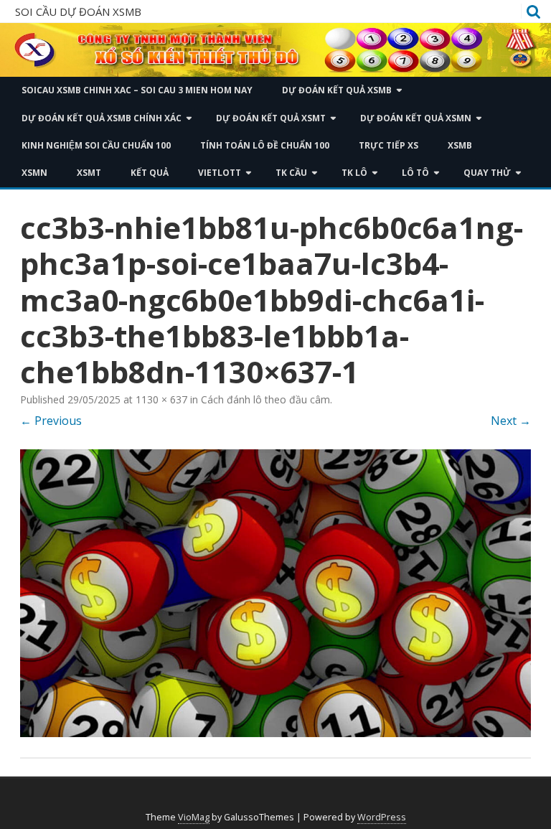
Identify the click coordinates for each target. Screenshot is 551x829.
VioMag (193, 817)
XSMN (34, 173)
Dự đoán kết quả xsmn (415, 118)
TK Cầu (291, 173)
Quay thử (487, 173)
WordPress (381, 817)
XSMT (89, 173)
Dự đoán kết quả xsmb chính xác (102, 118)
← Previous (51, 420)
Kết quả (150, 173)
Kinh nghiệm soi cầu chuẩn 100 (96, 145)
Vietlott (219, 173)
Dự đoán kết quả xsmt (271, 118)
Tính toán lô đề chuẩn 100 (264, 145)
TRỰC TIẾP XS (388, 145)
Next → (511, 420)
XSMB (460, 145)
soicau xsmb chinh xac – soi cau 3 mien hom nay (137, 90)
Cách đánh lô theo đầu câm (265, 399)
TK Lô (354, 173)
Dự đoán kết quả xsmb (337, 90)
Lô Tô (415, 173)
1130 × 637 (161, 399)
